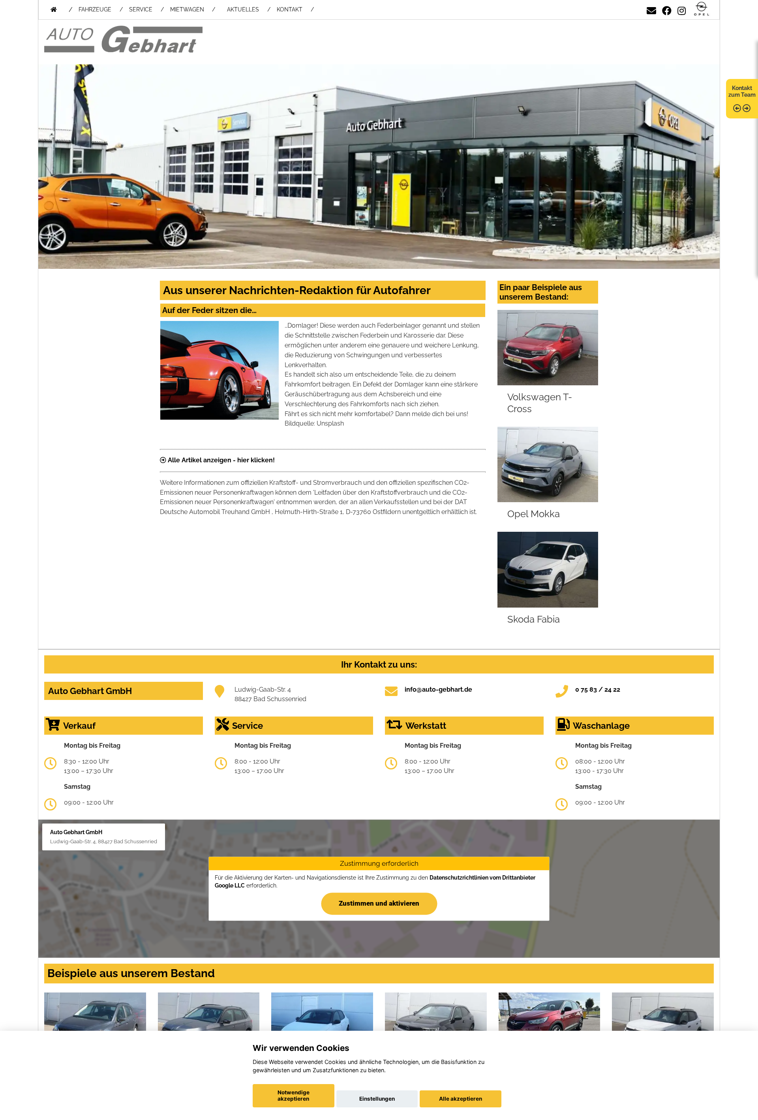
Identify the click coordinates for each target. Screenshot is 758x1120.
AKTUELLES (243, 9)
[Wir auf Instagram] (681, 9)
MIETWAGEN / (192, 9)
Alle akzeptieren (460, 1099)
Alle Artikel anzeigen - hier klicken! (220, 460)
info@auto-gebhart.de (438, 689)
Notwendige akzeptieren (294, 1095)
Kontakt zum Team (742, 91)
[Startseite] (701, 9)
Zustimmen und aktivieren (379, 903)
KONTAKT (289, 9)
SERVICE (140, 9)
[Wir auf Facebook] (667, 9)
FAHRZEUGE (95, 9)
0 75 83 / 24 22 (597, 689)
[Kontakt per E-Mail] (651, 9)
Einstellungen (377, 1099)
